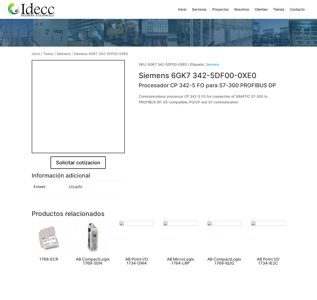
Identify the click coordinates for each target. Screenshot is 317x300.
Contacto (297, 9)
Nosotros (241, 9)
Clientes (261, 9)
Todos (48, 54)
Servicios (199, 9)
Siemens (64, 54)
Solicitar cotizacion (78, 163)
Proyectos (220, 9)
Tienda (278, 9)
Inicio (182, 9)
